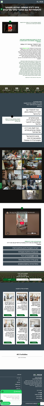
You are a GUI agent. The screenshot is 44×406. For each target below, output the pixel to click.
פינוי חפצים (33, 256)
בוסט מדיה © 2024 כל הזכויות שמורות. (33, 403)
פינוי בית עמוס (26, 48)
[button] (1, 9)
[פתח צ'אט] (39, 404)
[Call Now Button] (1, 401)
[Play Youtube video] (10, 28)
